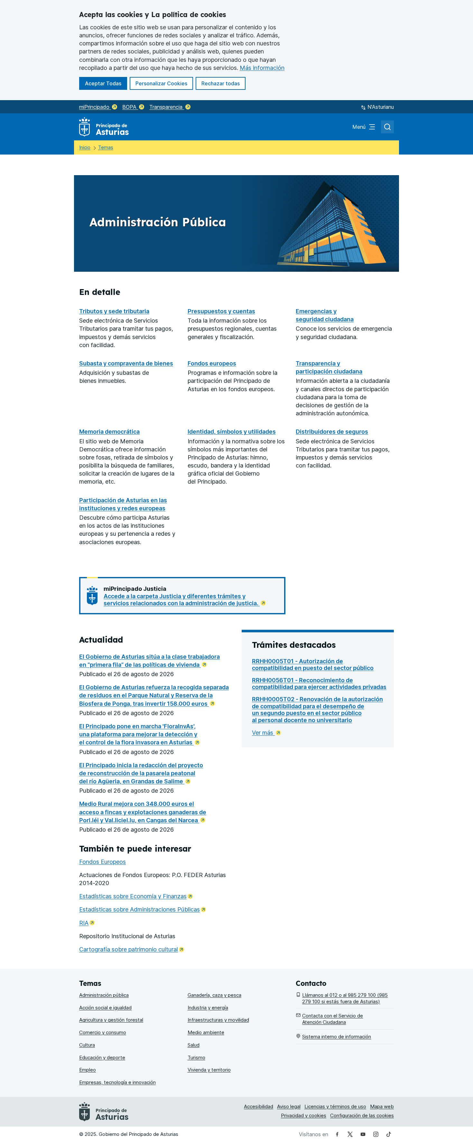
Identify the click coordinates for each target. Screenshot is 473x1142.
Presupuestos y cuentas (221, 311)
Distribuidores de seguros (332, 431)
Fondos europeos (212, 363)
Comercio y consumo (102, 1032)
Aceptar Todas (106, 83)
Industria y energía (208, 1008)
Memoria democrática (109, 431)
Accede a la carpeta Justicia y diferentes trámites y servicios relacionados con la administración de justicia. (182, 600)
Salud (193, 1045)
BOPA (130, 107)
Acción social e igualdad (105, 1008)
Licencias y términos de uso (335, 1106)
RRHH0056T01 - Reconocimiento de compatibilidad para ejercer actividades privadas (319, 684)
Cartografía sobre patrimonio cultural (131, 949)
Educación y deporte (102, 1057)
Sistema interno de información (336, 1036)
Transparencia (166, 107)
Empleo (87, 1070)
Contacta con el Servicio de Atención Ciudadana (332, 1019)
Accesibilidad (258, 1106)
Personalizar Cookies (161, 83)
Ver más (263, 732)
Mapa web (382, 1106)
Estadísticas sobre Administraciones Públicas (142, 909)
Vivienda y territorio (209, 1070)
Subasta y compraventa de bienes (126, 363)
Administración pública (104, 995)
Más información (262, 67)
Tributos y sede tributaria (114, 311)
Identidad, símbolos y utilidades (232, 431)
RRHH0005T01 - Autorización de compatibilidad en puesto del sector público (313, 665)
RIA (87, 923)
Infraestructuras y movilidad (218, 1020)
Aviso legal (289, 1106)
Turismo (196, 1057)
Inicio (84, 147)
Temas (105, 147)
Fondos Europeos (102, 861)
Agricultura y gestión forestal (111, 1020)
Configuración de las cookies (362, 1115)
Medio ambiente (206, 1032)
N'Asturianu (380, 107)
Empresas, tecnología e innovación (117, 1082)
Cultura (87, 1045)
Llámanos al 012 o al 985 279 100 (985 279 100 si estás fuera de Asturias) (345, 998)
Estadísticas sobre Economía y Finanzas (136, 896)
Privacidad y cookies (303, 1115)
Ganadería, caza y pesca (214, 995)
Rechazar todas (223, 83)
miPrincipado (95, 107)
